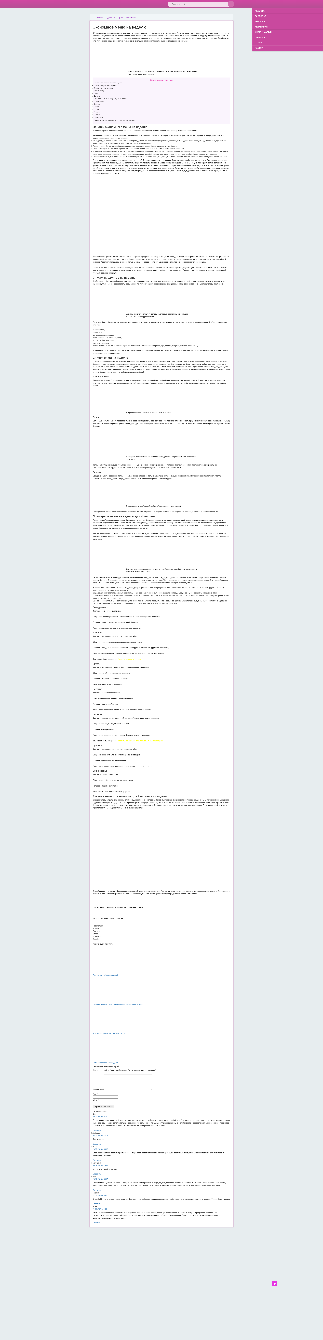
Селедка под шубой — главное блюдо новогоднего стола (117, 1004)
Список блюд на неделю (103, 88)
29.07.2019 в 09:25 (100, 1149)
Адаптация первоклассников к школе (109, 1033)
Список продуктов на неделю (105, 85)
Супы (96, 93)
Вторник (97, 104)
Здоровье (110, 17)
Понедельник (99, 101)
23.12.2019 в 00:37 (100, 1179)
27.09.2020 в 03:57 (100, 1195)
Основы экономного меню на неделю (108, 83)
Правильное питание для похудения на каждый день (140, 741)
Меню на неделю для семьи (129, 659)
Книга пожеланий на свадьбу (105, 1063)
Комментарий (98, 1089)
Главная (99, 17)
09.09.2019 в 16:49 (100, 1165)
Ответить (97, 1130)
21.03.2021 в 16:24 (100, 1209)
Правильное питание (127, 17)
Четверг (97, 109)
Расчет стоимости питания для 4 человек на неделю (114, 120)
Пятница (97, 112)
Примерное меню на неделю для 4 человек (110, 99)
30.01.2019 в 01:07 (100, 1117)
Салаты (97, 96)
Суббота (97, 114)
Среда (96, 106)
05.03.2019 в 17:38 (100, 1136)
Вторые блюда (99, 91)
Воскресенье (98, 117)
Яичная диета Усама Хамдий (105, 975)
